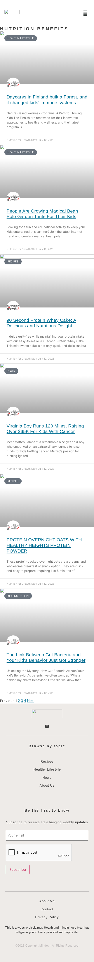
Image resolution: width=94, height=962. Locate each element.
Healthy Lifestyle (47, 769)
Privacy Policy (47, 917)
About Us (47, 785)
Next (30, 701)
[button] (73, 13)
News (47, 777)
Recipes (47, 761)
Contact (47, 909)
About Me (47, 901)
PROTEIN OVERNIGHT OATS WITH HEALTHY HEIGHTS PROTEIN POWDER (44, 545)
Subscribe (17, 869)
